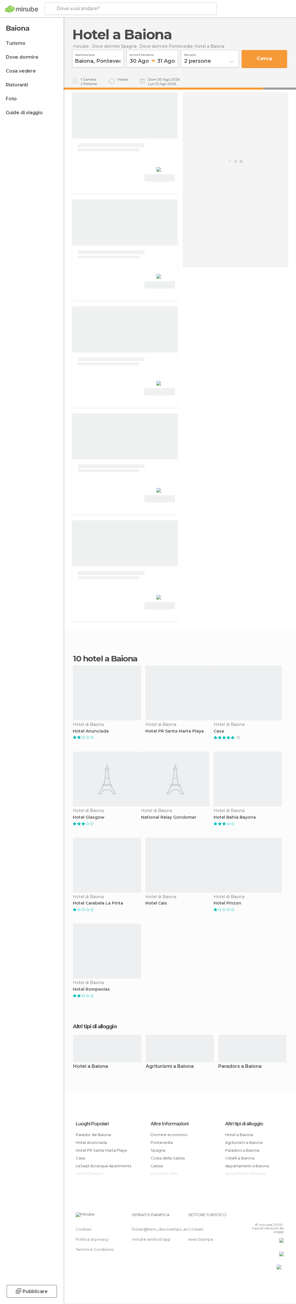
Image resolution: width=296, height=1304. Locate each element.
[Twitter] (265, 1216)
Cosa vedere (21, 71)
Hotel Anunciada (91, 731)
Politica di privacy (92, 1239)
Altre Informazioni (169, 1124)
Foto (11, 98)
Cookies (83, 1229)
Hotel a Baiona (90, 1066)
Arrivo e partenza (142, 54)
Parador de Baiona (93, 1134)
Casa (219, 731)
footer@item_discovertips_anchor (164, 1229)
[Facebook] (257, 1216)
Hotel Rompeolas (91, 989)
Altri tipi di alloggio (244, 1124)
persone (190, 54)
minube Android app (151, 1239)
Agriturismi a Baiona (170, 1066)
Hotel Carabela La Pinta (98, 903)
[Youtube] (280, 1216)
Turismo (15, 43)
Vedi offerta (159, 178)
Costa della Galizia (168, 1158)
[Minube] (21, 9)
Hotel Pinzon (227, 903)
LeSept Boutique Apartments (103, 1166)
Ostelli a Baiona (239, 1158)
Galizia (157, 1166)
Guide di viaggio (24, 112)
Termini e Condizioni (95, 1249)
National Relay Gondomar (168, 817)
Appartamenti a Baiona (247, 1166)
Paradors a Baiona (240, 1066)
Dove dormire (22, 57)
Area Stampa (200, 1239)
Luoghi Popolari (92, 1124)
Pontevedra (162, 1142)
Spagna (158, 1150)
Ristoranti (17, 85)
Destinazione (85, 54)
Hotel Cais (156, 903)
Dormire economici (169, 1134)
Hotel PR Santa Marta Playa (174, 731)
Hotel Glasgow (88, 817)
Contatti (196, 1229)
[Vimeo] (272, 1216)
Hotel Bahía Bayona (235, 817)
